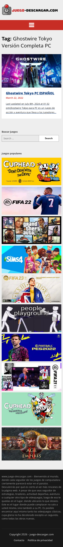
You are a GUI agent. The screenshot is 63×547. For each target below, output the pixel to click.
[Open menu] (31, 25)
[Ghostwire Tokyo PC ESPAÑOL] (31, 70)
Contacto (19, 540)
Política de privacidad (40, 540)
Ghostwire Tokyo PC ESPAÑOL (30, 93)
